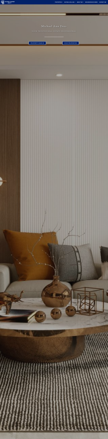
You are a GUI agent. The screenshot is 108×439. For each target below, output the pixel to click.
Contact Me (102, 2)
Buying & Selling (70, 2)
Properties (59, 2)
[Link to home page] (8, 2)
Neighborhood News (91, 2)
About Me (80, 2)
